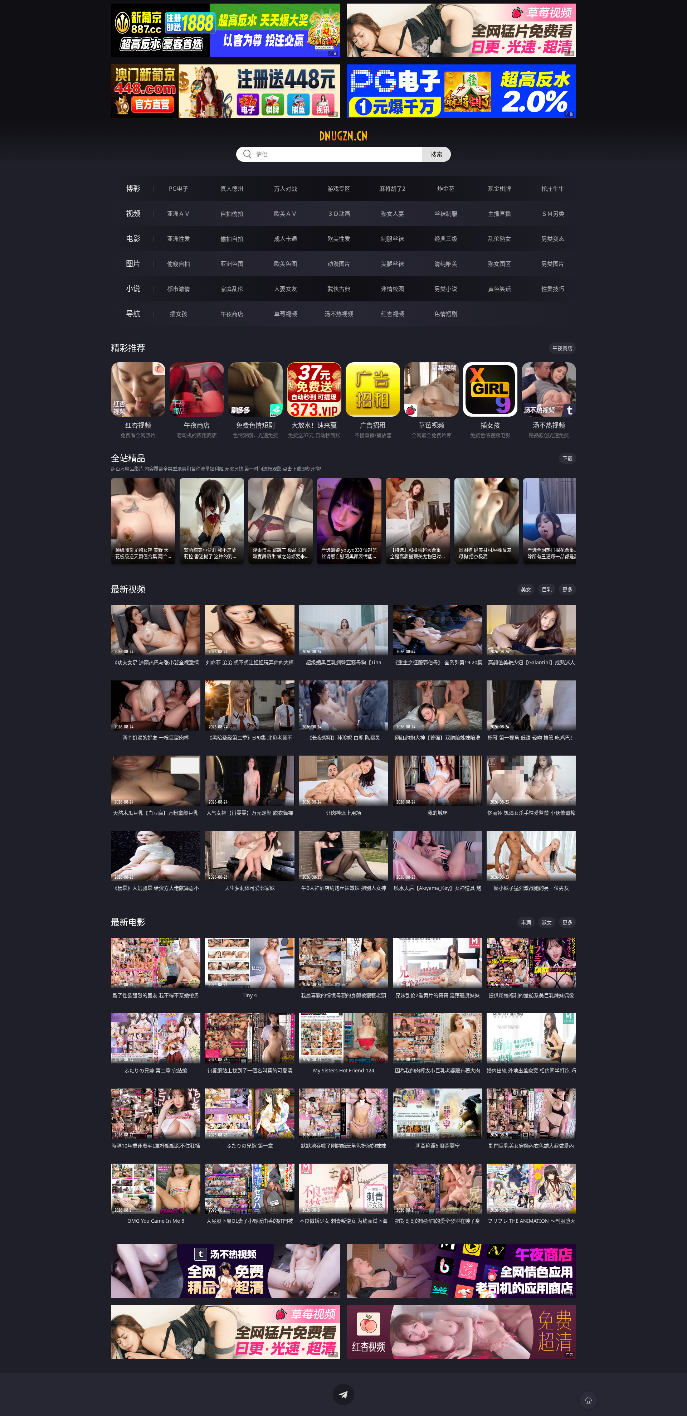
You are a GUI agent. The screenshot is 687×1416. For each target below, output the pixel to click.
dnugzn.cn (343, 136)
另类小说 (445, 289)
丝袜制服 (445, 214)
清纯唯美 (445, 264)
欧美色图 (285, 264)
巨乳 (547, 589)
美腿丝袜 (392, 264)
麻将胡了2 (392, 189)
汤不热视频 (339, 314)
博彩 (133, 188)
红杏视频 (392, 314)
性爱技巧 (552, 289)
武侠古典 (338, 289)
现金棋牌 (499, 189)
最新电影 (128, 922)
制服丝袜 (392, 239)
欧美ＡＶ (285, 214)
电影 (133, 238)
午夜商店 (231, 314)
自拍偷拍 (231, 214)
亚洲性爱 (178, 239)
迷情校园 (392, 289)
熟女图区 (499, 264)
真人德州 (231, 189)
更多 (567, 589)
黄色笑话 (499, 289)
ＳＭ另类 (552, 214)
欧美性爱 (338, 239)
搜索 (436, 154)
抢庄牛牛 (552, 189)
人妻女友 (285, 289)
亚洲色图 (231, 264)
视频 (133, 213)
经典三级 (445, 239)
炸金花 (445, 189)
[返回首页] (588, 1400)
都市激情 (178, 289)
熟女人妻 (392, 214)
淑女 (547, 922)
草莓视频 (285, 314)
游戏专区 (338, 189)
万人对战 (285, 189)
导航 (133, 314)
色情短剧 (445, 314)
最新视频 (128, 589)
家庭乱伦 (231, 289)
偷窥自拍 (178, 264)
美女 (526, 589)
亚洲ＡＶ (178, 214)
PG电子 (178, 189)
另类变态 (552, 239)
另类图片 (552, 264)
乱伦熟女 (499, 239)
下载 (567, 458)
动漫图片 (338, 264)
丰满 (526, 922)
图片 (133, 263)
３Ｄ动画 (338, 214)
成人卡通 (285, 239)
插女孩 (178, 314)
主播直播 (499, 214)
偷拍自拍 (231, 239)
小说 (133, 289)
